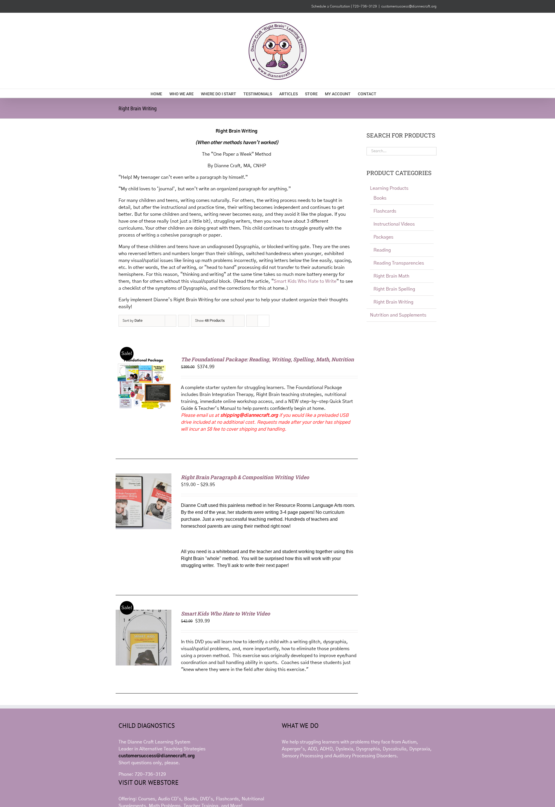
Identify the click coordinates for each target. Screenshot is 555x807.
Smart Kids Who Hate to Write (305, 281)
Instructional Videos (394, 224)
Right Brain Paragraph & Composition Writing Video (245, 477)
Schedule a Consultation (331, 6)
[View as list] (263, 320)
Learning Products (389, 188)
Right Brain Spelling (394, 289)
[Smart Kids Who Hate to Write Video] (143, 613)
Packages (383, 237)
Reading (382, 250)
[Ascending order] (183, 321)
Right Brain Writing (393, 302)
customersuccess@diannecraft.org (408, 6)
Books (379, 198)
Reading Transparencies (398, 263)
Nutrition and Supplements (398, 315)
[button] (395, 93)
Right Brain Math (391, 276)
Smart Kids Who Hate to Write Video (225, 613)
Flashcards (384, 211)
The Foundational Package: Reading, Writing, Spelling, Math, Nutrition (267, 359)
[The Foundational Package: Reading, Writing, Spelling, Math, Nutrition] (143, 359)
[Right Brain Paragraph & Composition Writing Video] (143, 477)
